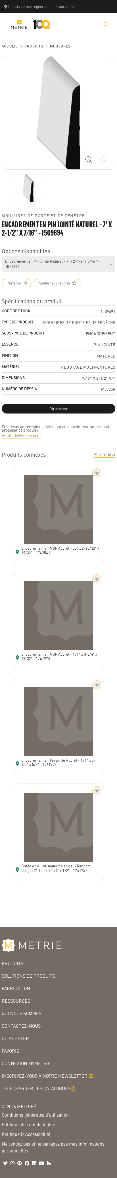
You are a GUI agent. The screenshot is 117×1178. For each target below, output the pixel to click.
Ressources (16, 1001)
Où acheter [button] (58, 408)
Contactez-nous (21, 1026)
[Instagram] (12, 1163)
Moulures (60, 46)
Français (62, 6)
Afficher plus (104, 454)
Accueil (10, 46)
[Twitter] (5, 1163)
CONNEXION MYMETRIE (26, 1063)
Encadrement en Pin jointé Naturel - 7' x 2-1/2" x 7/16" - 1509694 (52, 264)
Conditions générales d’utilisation (35, 1115)
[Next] (28, 188)
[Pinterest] (19, 1163)
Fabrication (16, 988)
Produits (33, 46)
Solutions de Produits (28, 976)
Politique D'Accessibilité (26, 1134)
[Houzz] (49, 1163)
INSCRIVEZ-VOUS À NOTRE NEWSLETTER (44, 1076)
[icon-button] (89, 160)
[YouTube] (41, 1163)
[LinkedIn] (34, 1163)
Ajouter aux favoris (54, 283)
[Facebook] (27, 1163)
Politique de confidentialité (28, 1124)
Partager (14, 283)
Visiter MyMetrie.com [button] (21, 435)
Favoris (10, 1051)
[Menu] (106, 24)
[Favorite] (96, 472)
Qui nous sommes (21, 1013)
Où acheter (15, 1038)
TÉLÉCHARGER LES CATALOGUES (36, 1088)
